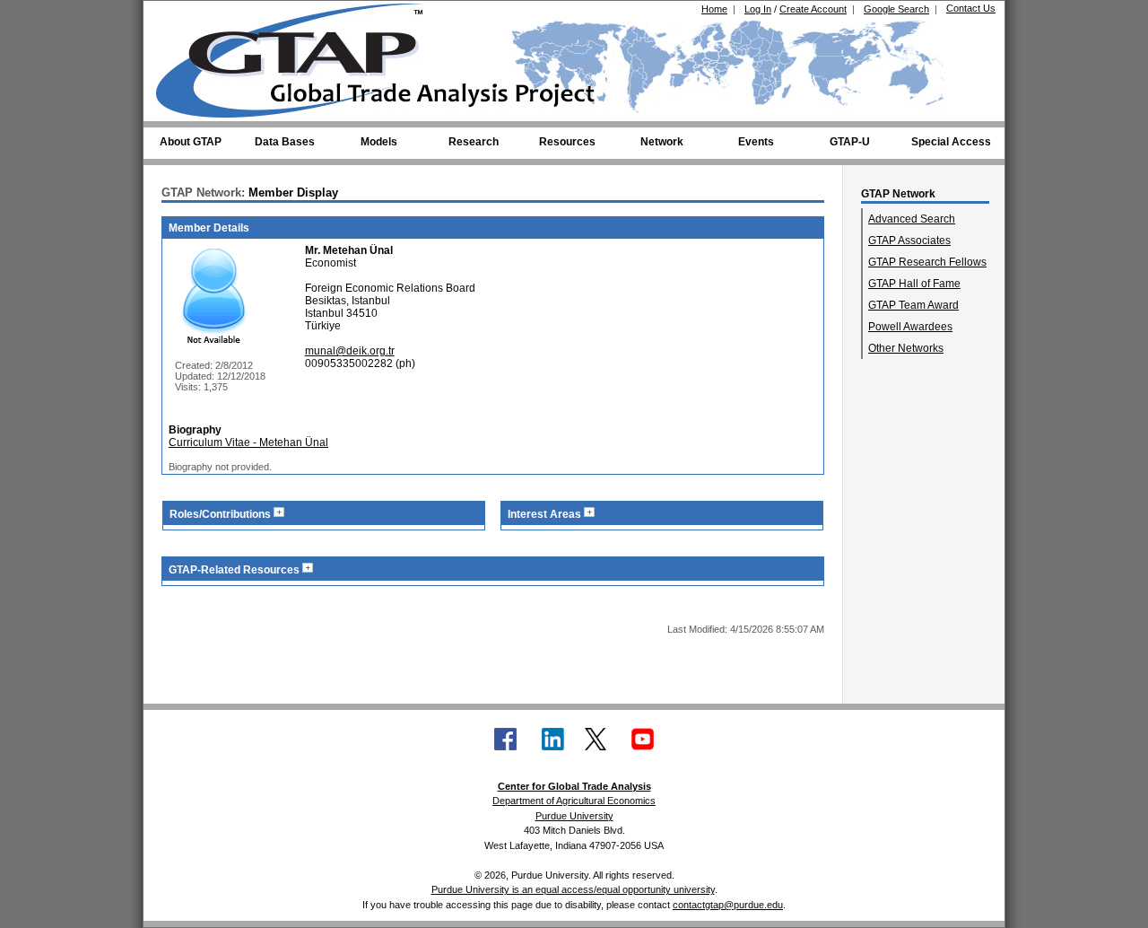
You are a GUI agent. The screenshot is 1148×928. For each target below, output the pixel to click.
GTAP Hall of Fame (914, 283)
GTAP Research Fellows (927, 262)
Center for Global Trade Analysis (574, 786)
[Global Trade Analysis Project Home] (300, 56)
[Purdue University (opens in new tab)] (183, 16)
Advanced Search (911, 219)
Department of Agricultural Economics (574, 800)
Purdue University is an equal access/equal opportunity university (573, 889)
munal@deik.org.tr (350, 351)
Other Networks (906, 348)
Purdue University (574, 815)
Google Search (896, 9)
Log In (757, 9)
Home (714, 9)
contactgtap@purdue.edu (728, 904)
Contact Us (971, 8)
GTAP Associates (909, 240)
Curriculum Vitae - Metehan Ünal (248, 442)
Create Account (813, 9)
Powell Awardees (910, 326)
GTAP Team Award (913, 305)
